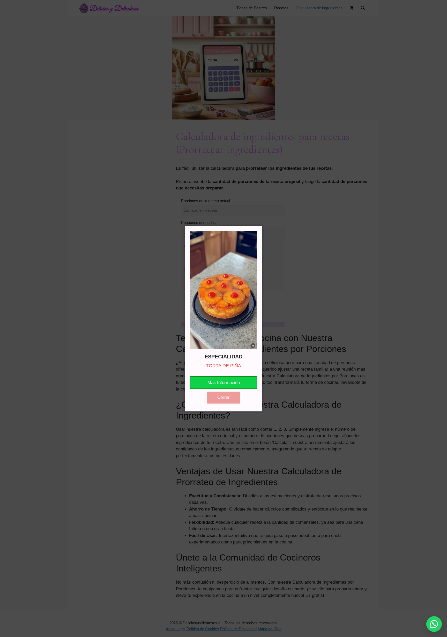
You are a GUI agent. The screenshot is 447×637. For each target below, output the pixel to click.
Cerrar (223, 397)
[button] (434, 624)
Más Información (223, 382)
